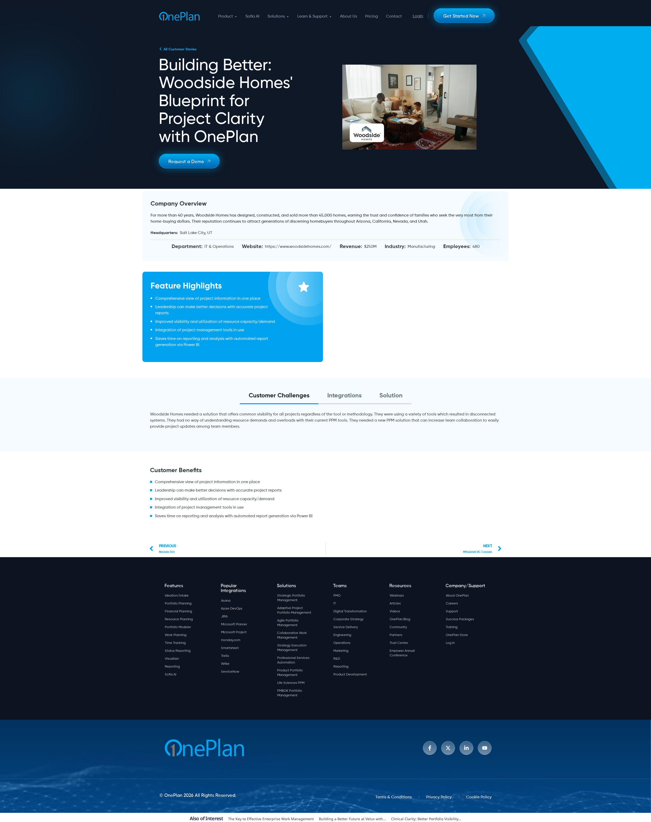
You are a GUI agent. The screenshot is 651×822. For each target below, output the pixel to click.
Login (418, 15)
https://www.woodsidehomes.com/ (298, 246)
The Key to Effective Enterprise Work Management (271, 818)
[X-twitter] (448, 748)
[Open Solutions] (287, 16)
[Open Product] (235, 16)
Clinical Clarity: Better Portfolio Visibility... (426, 818)
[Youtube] (485, 748)
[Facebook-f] (430, 748)
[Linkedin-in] (466, 748)
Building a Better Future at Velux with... (352, 818)
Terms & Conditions (393, 796)
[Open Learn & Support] (330, 16)
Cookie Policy (479, 796)
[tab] (279, 395)
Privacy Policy (439, 796)
